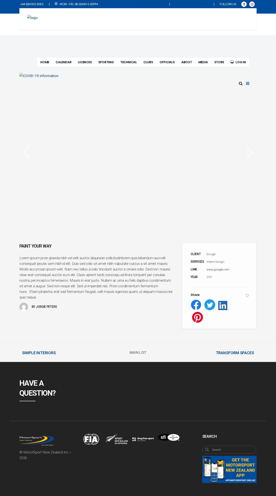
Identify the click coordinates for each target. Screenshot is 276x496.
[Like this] (247, 295)
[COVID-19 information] (138, 76)
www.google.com (218, 269)
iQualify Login (153, 4)
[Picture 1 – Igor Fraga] (138, 152)
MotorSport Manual (191, 4)
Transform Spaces (235, 353)
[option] (138, 152)
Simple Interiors (39, 353)
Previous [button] (28, 152)
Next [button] (248, 152)
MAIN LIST (138, 352)
